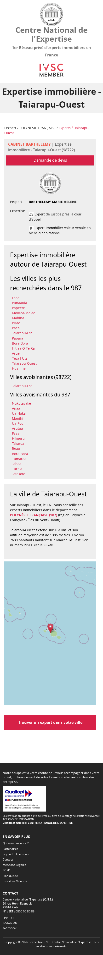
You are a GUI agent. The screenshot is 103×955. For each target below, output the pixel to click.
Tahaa (16, 463)
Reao (16, 448)
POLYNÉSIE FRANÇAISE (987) (33, 515)
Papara (17, 338)
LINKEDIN (8, 918)
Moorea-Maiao (23, 313)
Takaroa (18, 443)
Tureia (17, 469)
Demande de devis (50, 160)
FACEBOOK (10, 928)
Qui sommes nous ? (16, 843)
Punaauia (19, 303)
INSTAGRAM (10, 923)
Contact (8, 859)
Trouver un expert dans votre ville (50, 722)
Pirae (16, 323)
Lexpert (10, 128)
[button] (50, 628)
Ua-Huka (19, 413)
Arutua (17, 428)
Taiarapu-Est (22, 333)
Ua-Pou (17, 423)
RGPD (6, 870)
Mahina (18, 318)
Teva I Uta (20, 358)
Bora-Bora (20, 343)
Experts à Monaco (15, 881)
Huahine (19, 368)
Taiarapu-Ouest (24, 363)
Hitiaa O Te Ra (23, 348)
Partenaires (10, 849)
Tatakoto (18, 474)
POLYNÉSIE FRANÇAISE (37, 128)
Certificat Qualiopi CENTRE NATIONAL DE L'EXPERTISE (38, 822)
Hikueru (18, 438)
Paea (16, 328)
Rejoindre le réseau (16, 854)
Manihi (17, 418)
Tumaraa (19, 458)
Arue (16, 353)
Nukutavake (21, 403)
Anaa (16, 408)
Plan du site (10, 876)
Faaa (15, 298)
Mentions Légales (14, 865)
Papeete (18, 308)
